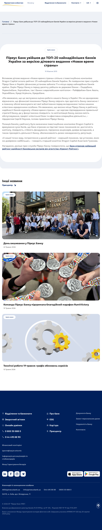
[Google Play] (92, 474)
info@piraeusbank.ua (32, 490)
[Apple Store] (75, 474)
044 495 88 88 (50, 490)
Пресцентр (7, 185)
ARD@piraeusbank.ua (11, 490)
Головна (5, 22)
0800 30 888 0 (65, 490)
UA (87, 3)
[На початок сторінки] (98, 505)
